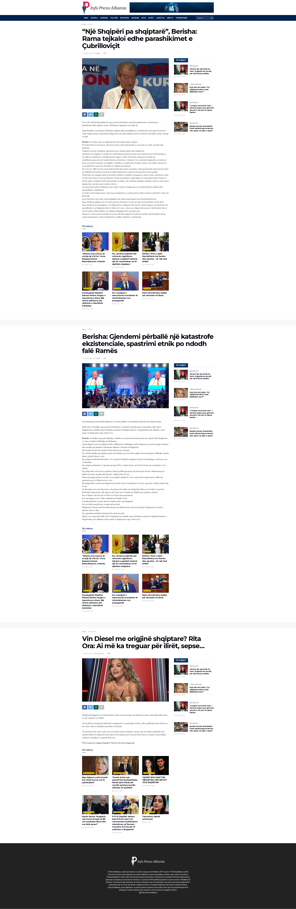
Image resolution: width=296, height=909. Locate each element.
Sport (151, 18)
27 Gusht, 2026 (180, 95)
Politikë (114, 18)
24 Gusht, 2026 (180, 115)
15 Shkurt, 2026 (118, 267)
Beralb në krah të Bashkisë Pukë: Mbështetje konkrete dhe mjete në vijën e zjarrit (201, 128)
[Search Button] (212, 18)
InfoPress (124, 18)
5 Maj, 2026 (147, 822)
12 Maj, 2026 (117, 832)
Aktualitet (194, 66)
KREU (86, 18)
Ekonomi (135, 18)
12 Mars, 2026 (87, 264)
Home (84, 24)
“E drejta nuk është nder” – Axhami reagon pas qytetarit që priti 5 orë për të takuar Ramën (202, 109)
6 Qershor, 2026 (88, 827)
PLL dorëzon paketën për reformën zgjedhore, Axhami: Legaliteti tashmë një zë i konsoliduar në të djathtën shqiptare (124, 259)
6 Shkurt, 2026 (88, 309)
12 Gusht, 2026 (88, 785)
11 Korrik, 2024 (87, 53)
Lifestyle (160, 18)
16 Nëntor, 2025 (148, 298)
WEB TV (170, 18)
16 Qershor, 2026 (149, 785)
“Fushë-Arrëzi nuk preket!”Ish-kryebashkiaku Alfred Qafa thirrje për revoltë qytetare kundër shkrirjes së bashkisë (124, 782)
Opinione (104, 18)
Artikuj (94, 18)
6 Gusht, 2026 (117, 791)
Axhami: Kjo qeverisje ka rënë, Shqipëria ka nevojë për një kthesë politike (200, 71)
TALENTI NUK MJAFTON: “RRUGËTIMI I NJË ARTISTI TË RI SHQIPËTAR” (154, 780)
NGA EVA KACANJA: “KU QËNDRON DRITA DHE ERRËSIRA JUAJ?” (200, 89)
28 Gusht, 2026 (180, 76)
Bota (144, 18)
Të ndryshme (181, 18)
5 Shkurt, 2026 (118, 304)
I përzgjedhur (196, 84)
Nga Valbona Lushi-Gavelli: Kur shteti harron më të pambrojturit (95, 780)
